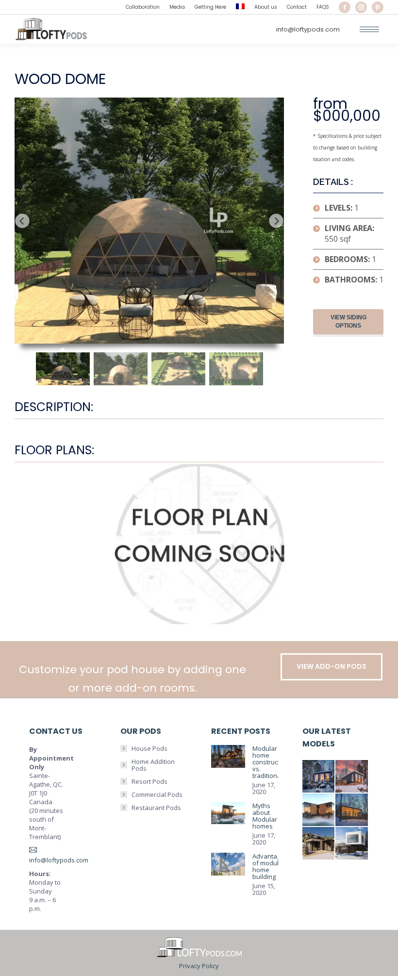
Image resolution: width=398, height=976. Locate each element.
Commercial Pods (157, 794)
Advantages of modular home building (270, 866)
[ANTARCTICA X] (319, 810)
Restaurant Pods (156, 807)
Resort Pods (149, 781)
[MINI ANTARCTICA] (319, 777)
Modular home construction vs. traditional (270, 762)
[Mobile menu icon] (369, 29)
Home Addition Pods (153, 765)
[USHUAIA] (352, 810)
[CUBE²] (352, 843)
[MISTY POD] (319, 843)
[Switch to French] (240, 7)
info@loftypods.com (308, 29)
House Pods (149, 748)
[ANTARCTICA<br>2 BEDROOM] (352, 777)
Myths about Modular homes (264, 815)
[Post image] (228, 756)
